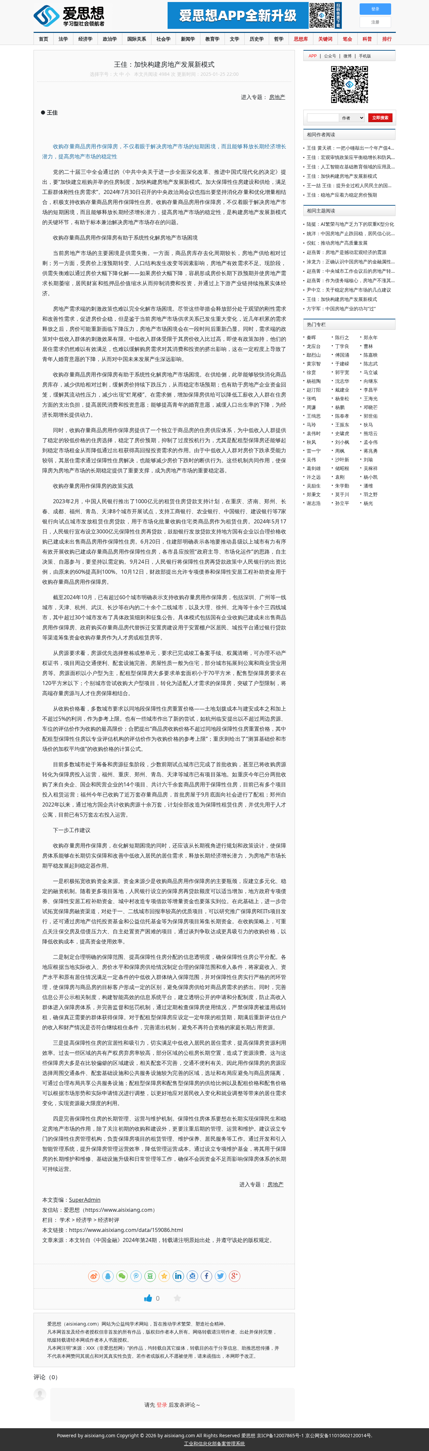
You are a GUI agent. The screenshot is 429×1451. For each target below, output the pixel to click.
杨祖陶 (314, 381)
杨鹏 (340, 407)
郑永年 (371, 337)
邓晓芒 (371, 407)
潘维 (368, 485)
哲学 (279, 39)
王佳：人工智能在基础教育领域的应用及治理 (354, 166)
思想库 (301, 39)
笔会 (347, 39)
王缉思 (314, 416)
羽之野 (371, 494)
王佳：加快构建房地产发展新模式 (342, 176)
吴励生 (314, 485)
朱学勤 (342, 485)
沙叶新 (342, 459)
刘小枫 (342, 442)
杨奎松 (342, 398)
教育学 (212, 39)
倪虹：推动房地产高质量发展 (337, 243)
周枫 (340, 451)
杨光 (368, 503)
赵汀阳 (314, 389)
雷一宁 (314, 451)
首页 (43, 39)
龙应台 (314, 346)
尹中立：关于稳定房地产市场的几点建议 (349, 290)
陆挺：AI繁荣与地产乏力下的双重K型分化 (350, 224)
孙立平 (342, 503)
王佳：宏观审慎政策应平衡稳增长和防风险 (351, 157)
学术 (65, 1220)
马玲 (311, 424)
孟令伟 (371, 442)
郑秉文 (314, 494)
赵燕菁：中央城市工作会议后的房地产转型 (351, 271)
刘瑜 (368, 459)
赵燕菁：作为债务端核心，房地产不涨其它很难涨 (358, 280)
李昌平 (371, 389)
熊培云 (371, 433)
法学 (63, 39)
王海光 (371, 398)
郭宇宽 (342, 372)
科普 (367, 39)
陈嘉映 (371, 355)
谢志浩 (314, 503)
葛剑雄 (314, 468)
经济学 (85, 39)
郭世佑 (371, 416)
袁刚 (340, 477)
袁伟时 (314, 433)
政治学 (110, 39)
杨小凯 (371, 477)
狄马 (368, 424)
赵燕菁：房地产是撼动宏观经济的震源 (346, 252)
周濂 (311, 407)
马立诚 (371, 372)
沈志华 (342, 381)
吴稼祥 (371, 468)
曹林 (368, 346)
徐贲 (311, 372)
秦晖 (311, 337)
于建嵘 (342, 363)
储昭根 (342, 468)
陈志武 (371, 363)
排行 (387, 39)
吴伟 (311, 459)
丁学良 (342, 346)
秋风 (311, 442)
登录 (162, 1404)
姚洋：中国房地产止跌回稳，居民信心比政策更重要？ (363, 233)
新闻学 (188, 39)
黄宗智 (314, 363)
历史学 (257, 39)
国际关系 (136, 39)
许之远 (314, 477)
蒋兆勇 (371, 451)
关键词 (325, 39)
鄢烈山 (314, 355)
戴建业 (342, 389)
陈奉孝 (342, 416)
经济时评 (108, 1220)
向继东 (371, 381)
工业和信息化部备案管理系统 (214, 1443)
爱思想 (87, 16)
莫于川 (342, 494)
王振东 (342, 424)
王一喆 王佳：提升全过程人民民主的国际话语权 (357, 185)
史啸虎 (342, 433)
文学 (234, 39)
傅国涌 (342, 355)
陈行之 (342, 337)
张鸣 (311, 398)
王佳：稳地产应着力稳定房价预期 (342, 195)
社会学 (164, 39)
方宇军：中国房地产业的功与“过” (341, 308)
